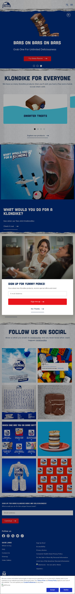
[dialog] (37, 297)
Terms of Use (41, 580)
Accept (52, 590)
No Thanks (35, 309)
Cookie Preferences (30, 582)
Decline (66, 590)
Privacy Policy (52, 580)
